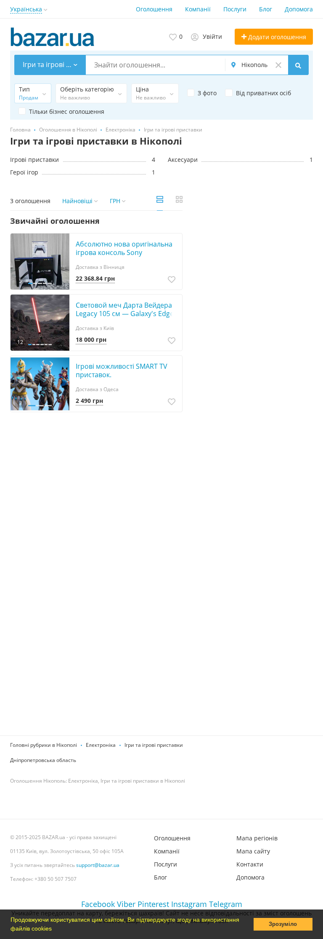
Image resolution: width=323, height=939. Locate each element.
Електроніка (101, 745)
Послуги (234, 9)
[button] (54, 929)
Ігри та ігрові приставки (153, 745)
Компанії (198, 9)
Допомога (299, 9)
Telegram (225, 904)
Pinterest (153, 904)
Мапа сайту (253, 851)
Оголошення (154, 9)
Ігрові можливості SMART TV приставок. (121, 370)
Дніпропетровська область (43, 760)
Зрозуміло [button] (283, 924)
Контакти (249, 864)
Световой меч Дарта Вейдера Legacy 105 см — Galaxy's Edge (125, 309)
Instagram (189, 904)
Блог (265, 9)
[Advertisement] (254, 278)
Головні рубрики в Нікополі (43, 745)
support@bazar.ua (97, 865)
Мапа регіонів (257, 838)
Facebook (98, 904)
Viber (126, 904)
